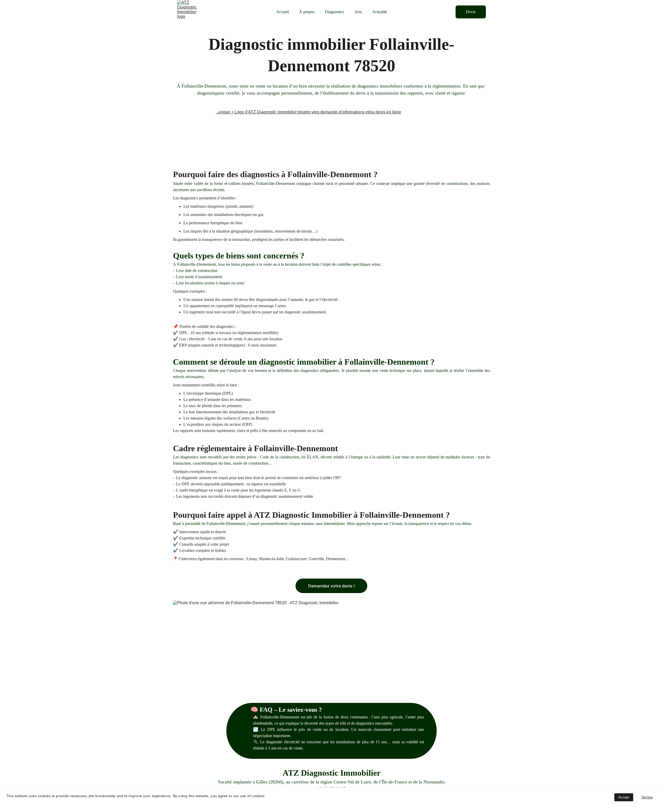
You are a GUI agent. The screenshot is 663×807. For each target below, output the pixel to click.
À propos (306, 12)
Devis (470, 12)
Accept (623, 797)
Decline (647, 797)
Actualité (379, 12)
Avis (358, 12)
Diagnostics (334, 12)
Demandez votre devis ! (331, 585)
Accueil (282, 12)
